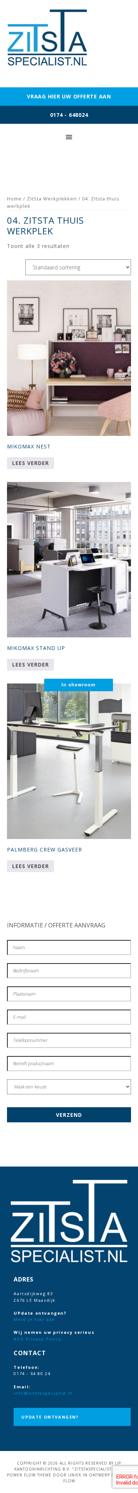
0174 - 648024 (69, 114)
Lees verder (30, 462)
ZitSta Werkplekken (52, 198)
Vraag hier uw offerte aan (69, 96)
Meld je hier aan (34, 1319)
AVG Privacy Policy (37, 1339)
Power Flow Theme (29, 1475)
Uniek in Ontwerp (89, 1475)
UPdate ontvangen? (49, 1417)
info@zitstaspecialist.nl (43, 1393)
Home (14, 198)
